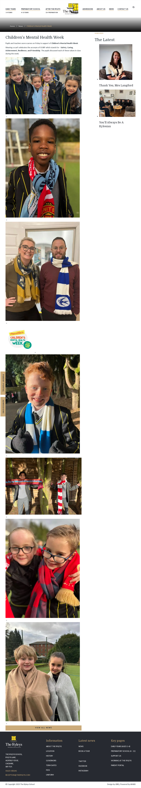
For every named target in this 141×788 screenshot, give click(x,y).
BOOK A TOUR (84, 751)
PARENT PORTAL (117, 765)
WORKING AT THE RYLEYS (121, 760)
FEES (48, 770)
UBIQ (117, 784)
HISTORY (49, 756)
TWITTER (82, 761)
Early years (11, 10)
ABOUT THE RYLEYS (54, 746)
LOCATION (50, 751)
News (111, 9)
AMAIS (132, 784)
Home (12, 26)
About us (101, 9)
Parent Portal (3, 383)
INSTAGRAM (83, 770)
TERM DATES (51, 765)
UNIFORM (50, 775)
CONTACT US (123, 9)
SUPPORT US (116, 756)
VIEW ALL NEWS (43, 728)
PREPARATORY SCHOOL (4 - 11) (123, 751)
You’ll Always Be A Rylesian (111, 124)
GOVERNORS (51, 760)
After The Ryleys (53, 10)
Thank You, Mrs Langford (116, 85)
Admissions (88, 9)
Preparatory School (30, 10)
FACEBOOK (83, 766)
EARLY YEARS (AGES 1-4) (120, 746)
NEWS (81, 746)
